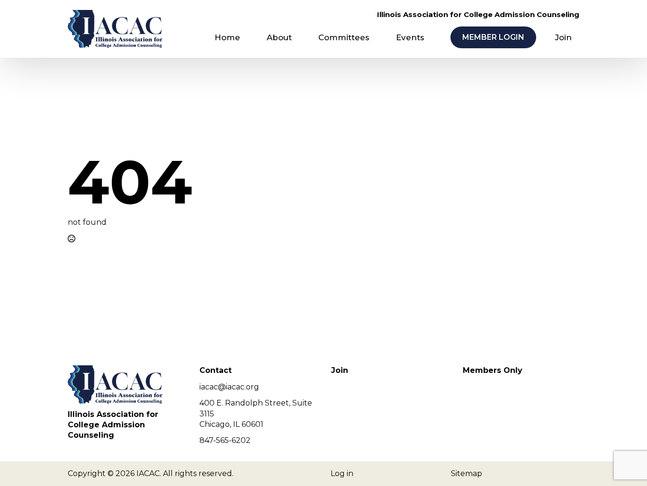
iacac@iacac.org (229, 386)
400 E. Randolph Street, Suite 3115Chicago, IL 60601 (255, 413)
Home (227, 37)
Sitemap (466, 473)
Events (410, 37)
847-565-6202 (225, 440)
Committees (343, 37)
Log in (342, 473)
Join (563, 37)
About (279, 37)
